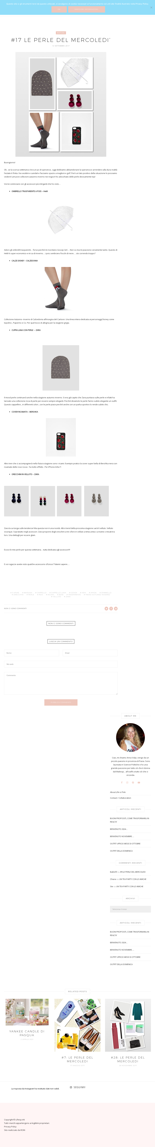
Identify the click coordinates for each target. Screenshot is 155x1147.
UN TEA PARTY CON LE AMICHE (132, 879)
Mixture (61, 33)
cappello (41, 593)
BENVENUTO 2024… (119, 829)
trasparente (74, 595)
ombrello (106, 593)
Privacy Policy (10, 1126)
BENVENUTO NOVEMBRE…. (122, 836)
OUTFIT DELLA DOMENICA (121, 850)
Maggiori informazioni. (87, 9)
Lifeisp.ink (20, 1119)
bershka (28, 593)
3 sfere (15, 593)
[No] (151, 7)
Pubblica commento (61, 702)
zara (68, 596)
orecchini (18, 595)
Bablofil (113, 871)
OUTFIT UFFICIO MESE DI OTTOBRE (125, 843)
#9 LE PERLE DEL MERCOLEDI (132, 871)
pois (41, 595)
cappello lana (58, 593)
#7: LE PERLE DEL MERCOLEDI (77, 1059)
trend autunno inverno (98, 595)
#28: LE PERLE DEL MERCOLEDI (128, 1059)
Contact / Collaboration (120, 798)
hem (84, 593)
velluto (57, 596)
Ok (59, 9)
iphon (94, 593)
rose (61, 595)
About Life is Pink (118, 792)
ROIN (23, 1130)
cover (74, 593)
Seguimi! (79, 1087)
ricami (51, 595)
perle (31, 595)
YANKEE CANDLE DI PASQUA (27, 1033)
